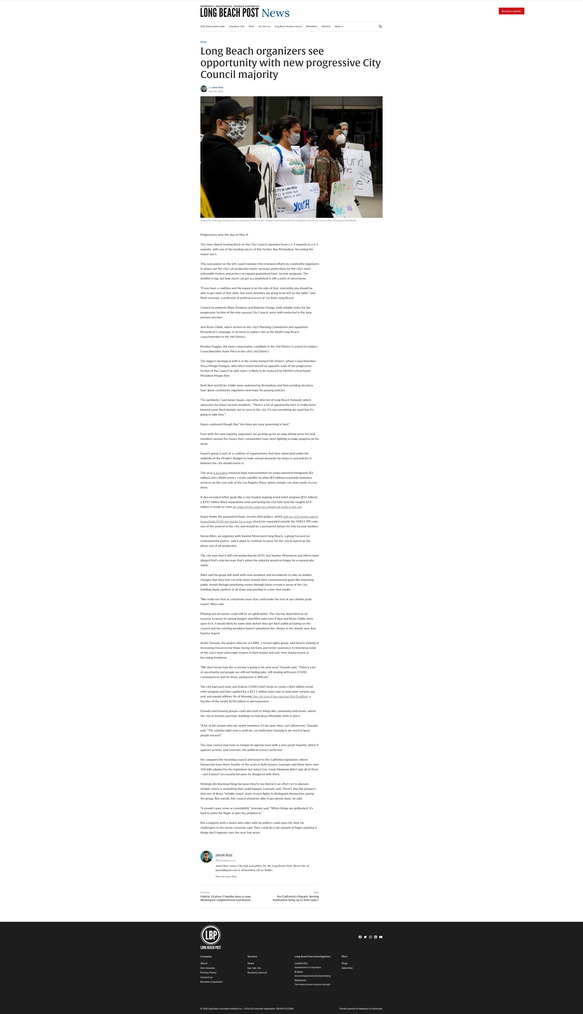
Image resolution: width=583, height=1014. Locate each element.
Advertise (326, 26)
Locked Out (308, 965)
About (203, 963)
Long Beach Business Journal (288, 26)
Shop (344, 963)
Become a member (511, 11)
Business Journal (257, 972)
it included (220, 473)
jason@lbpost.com (227, 860)
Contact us (206, 977)
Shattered (313, 982)
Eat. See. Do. (264, 26)
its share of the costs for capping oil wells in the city (267, 507)
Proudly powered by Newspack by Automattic (361, 1008)
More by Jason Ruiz (226, 876)
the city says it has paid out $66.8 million (280, 696)
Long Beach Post (236, 26)
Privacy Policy (208, 972)
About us (339, 26)
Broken (313, 973)
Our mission (207, 968)
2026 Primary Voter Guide (212, 26)
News (251, 26)
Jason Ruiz (217, 87)
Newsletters (311, 26)
